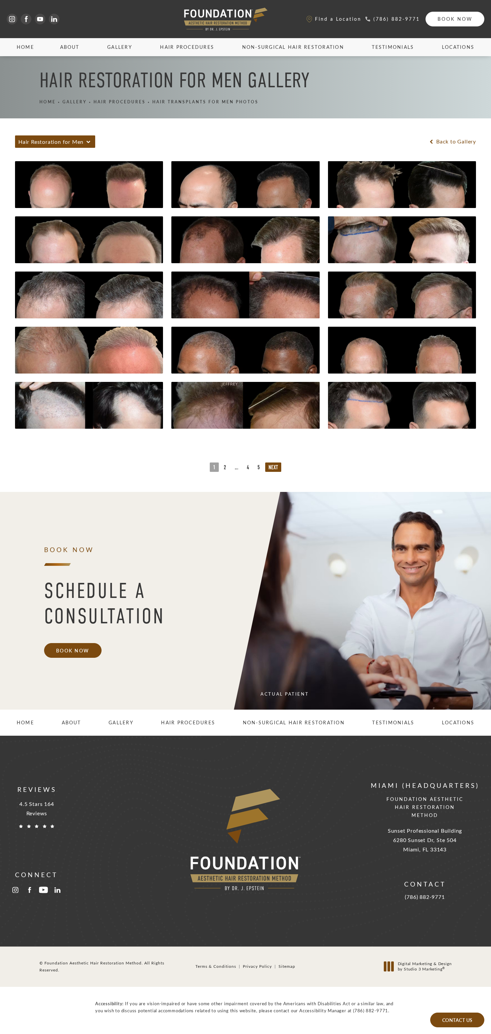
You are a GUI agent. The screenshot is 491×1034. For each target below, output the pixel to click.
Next (273, 467)
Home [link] (25, 47)
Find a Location (338, 19)
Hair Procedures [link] (187, 47)
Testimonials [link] (393, 47)
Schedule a (104, 603)
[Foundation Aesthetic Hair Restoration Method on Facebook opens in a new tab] (26, 19)
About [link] (69, 47)
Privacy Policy (257, 966)
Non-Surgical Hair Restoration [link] (293, 47)
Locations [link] (458, 47)
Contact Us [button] (457, 1020)
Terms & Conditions (215, 966)
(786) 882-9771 (370, 1010)
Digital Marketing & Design (424, 966)
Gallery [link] (119, 47)
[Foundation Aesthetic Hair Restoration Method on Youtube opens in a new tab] (40, 19)
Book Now (455, 19)
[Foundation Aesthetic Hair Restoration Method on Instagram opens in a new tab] (12, 19)
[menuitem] (12, 19)
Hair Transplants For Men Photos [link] (205, 102)
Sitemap (287, 966)
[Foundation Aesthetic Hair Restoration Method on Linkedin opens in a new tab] (54, 19)
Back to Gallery (455, 141)
